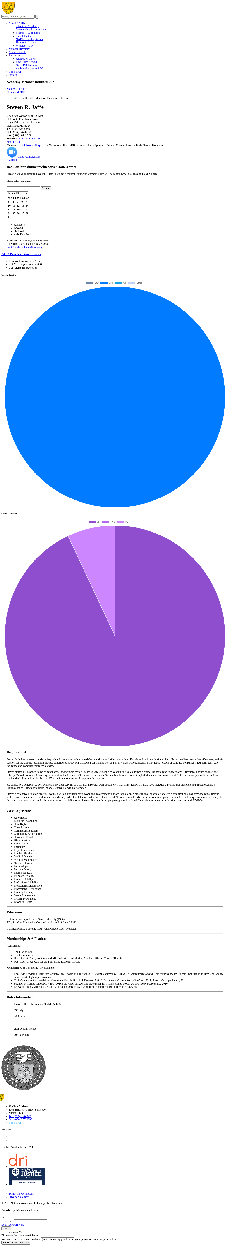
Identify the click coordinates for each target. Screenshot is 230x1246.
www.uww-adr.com (29, 138)
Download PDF (16, 92)
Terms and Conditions (21, 1193)
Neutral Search (17, 52)
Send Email (13, 141)
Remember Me (14, 1232)
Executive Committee (28, 32)
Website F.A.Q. (24, 45)
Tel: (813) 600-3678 (20, 1116)
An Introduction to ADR (30, 68)
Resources (14, 55)
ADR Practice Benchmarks (21, 254)
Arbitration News (26, 58)
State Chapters (24, 35)
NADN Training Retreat (29, 39)
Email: (5, 1217)
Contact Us (15, 71)
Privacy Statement (19, 1196)
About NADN (17, 23)
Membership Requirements (31, 29)
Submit (45, 188)
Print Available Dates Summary (24, 247)
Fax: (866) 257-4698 (20, 1119)
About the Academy (27, 26)
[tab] (115, 254)
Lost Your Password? (13, 1224)
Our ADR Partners (26, 65)
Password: (7, 1221)
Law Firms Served (26, 61)
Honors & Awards (26, 42)
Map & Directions (17, 88)
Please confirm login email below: (20, 1235)
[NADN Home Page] (23, 1089)
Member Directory (19, 48)
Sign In (13, 74)
